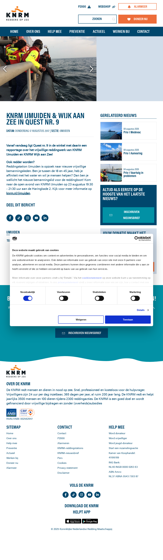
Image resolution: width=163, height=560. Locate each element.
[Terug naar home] (17, 13)
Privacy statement (67, 468)
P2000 (82, 6)
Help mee (11, 443)
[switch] (63, 298)
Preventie (11, 448)
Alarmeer (140, 6)
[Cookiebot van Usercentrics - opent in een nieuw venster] (137, 238)
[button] (5, 69)
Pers (60, 458)
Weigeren (81, 319)
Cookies (62, 463)
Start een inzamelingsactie (123, 448)
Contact (143, 31)
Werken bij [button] (121, 31)
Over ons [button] (33, 31)
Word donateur (117, 433)
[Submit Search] (113, 19)
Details (141, 310)
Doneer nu (141, 19)
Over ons (11, 438)
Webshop (104, 6)
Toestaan (128, 319)
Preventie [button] (77, 31)
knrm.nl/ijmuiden (18, 193)
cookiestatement (92, 277)
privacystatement (68, 282)
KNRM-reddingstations (70, 448)
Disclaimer (63, 472)
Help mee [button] (55, 31)
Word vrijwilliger (118, 438)
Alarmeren (63, 443)
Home (14, 31)
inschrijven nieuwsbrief (131, 215)
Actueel (99, 31)
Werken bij (12, 458)
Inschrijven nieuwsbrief (84, 333)
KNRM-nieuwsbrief (68, 453)
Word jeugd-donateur (121, 443)
